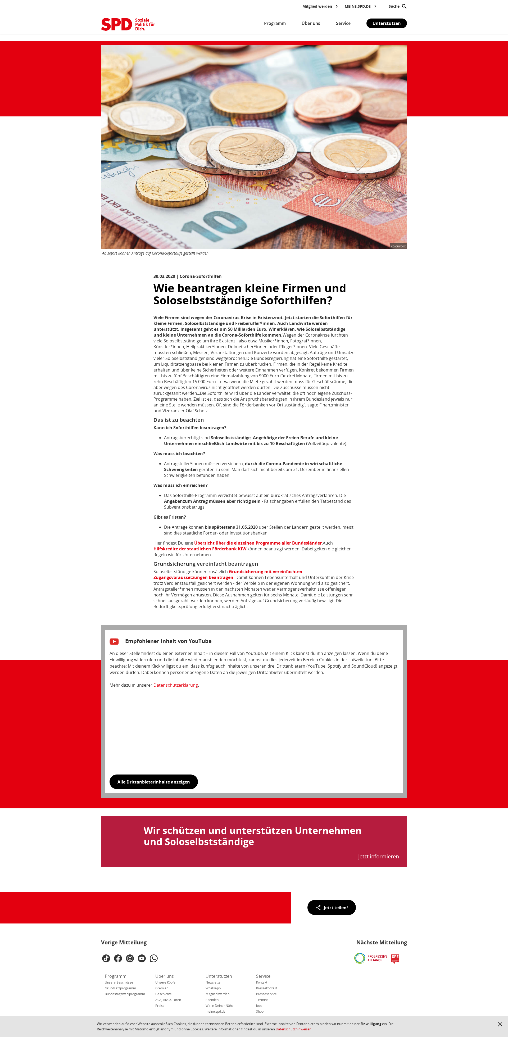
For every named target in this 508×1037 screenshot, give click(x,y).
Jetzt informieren (378, 856)
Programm (115, 976)
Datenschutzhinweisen (293, 1029)
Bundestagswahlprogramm (125, 994)
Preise (160, 1005)
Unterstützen (387, 23)
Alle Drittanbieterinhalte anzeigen (153, 782)
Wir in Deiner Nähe (220, 1005)
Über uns (164, 976)
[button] (500, 1024)
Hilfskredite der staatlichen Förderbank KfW (199, 549)
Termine (262, 1000)
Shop (260, 1011)
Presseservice (266, 994)
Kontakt (261, 982)
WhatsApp (213, 988)
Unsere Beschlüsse (119, 982)
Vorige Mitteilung (124, 942)
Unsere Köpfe (165, 982)
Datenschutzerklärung (175, 685)
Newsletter (214, 982)
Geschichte (163, 994)
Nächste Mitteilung (381, 942)
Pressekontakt (266, 988)
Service (263, 976)
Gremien (161, 988)
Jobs (259, 1005)
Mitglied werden (217, 994)
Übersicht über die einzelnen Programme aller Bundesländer (258, 543)
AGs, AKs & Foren (168, 1000)
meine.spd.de (215, 1011)
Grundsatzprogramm (120, 988)
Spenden (212, 1000)
